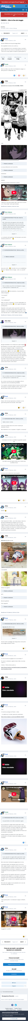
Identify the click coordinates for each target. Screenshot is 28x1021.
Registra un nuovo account (14, 964)
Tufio (6, 81)
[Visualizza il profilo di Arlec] (2, 368)
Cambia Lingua (8, 1008)
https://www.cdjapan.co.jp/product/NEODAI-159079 (12, 716)
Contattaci (19, 1010)
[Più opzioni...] (25, 40)
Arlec (3, 26)
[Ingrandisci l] (14, 114)
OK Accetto (15, 1018)
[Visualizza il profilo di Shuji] (2, 39)
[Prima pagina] (2, 33)
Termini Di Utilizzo (9, 1015)
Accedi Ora (14, 974)
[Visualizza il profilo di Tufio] (2, 82)
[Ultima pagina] (26, 33)
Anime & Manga (13, 28)
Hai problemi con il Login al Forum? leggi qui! (13, 2)
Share (14, 982)
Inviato (10, 40)
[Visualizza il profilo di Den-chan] (2, 321)
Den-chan (18, 217)
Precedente (7, 33)
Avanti (22, 33)
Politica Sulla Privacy (11, 1010)
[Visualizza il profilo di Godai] (2, 65)
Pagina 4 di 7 (15, 33)
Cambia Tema (17, 1008)
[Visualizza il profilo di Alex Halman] (2, 213)
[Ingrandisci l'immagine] (14, 335)
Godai (18, 282)
